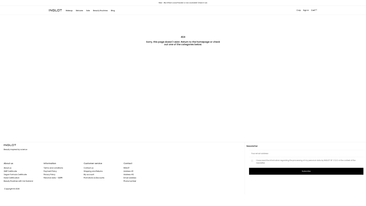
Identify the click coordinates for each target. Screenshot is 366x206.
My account (89, 174)
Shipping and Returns (93, 171)
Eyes (189, 55)
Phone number (130, 181)
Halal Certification (11, 178)
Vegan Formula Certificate (15, 174)
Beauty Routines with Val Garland (18, 181)
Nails (258, 55)
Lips (120, 55)
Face (52, 55)
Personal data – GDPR (53, 178)
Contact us (89, 168)
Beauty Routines (100, 10)
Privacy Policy (49, 174)
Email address (130, 178)
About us (7, 168)
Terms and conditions (53, 168)
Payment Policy (50, 171)
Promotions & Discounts (94, 178)
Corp (299, 10)
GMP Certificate (10, 171)
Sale (88, 10)
